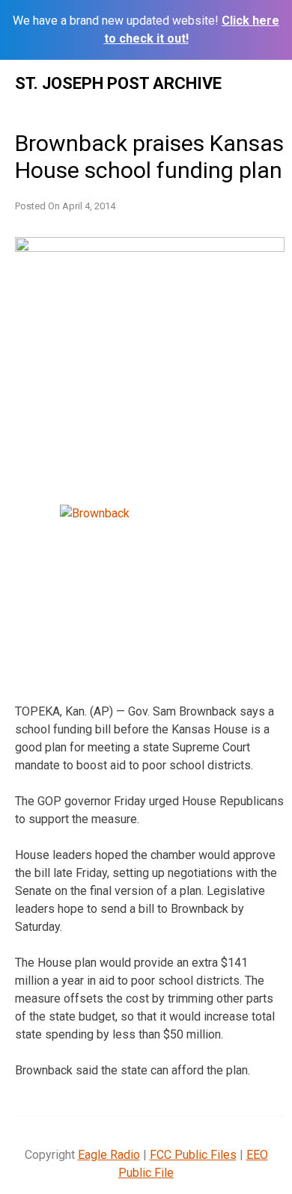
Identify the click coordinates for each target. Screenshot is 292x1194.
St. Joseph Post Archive (118, 83)
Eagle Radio (109, 1155)
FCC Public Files (193, 1155)
